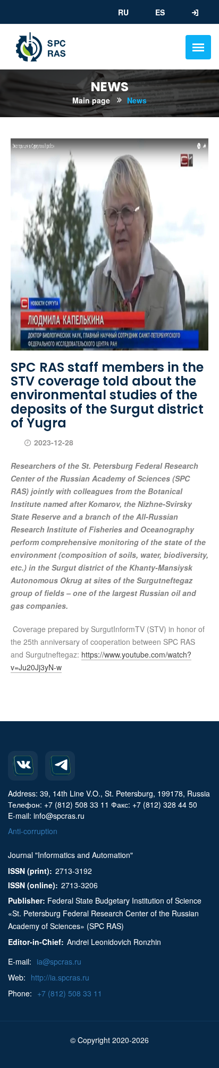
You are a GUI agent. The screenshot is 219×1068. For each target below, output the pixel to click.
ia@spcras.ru (59, 961)
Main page (91, 100)
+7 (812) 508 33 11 (69, 993)
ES (160, 12)
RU (123, 12)
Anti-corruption (32, 831)
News (137, 100)
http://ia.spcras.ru (60, 977)
